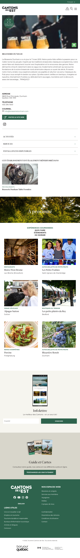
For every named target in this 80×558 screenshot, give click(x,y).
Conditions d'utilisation (50, 518)
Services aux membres (50, 494)
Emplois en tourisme (11, 515)
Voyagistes (45, 498)
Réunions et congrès (49, 491)
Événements (40, 233)
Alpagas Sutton (11, 311)
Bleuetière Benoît (50, 352)
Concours (7, 528)
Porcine (8, 352)
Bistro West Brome (13, 269)
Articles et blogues (11, 525)
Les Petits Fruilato (51, 269)
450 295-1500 (7, 104)
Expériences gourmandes (40, 228)
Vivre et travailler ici (11, 512)
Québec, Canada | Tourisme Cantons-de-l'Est (10, 9)
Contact (44, 522)
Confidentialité (47, 512)
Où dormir (40, 235)
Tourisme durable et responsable (16, 518)
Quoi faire (40, 230)
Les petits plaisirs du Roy (54, 311)
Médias (44, 501)
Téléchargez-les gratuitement (40, 472)
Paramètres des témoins (50, 515)
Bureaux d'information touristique (16, 522)
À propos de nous (48, 504)
